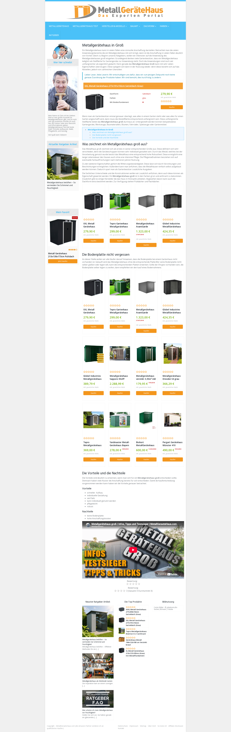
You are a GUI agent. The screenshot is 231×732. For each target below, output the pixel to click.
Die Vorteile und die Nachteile (105, 137)
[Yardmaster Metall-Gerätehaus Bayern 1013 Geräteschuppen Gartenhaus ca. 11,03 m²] (120, 420)
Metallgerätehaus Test (85, 26)
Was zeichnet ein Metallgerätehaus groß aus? (112, 132)
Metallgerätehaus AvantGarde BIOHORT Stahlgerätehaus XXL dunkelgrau (145, 225)
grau (144, 98)
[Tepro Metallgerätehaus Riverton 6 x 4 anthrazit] (93, 420)
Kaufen (172, 107)
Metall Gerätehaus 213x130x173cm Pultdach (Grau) (61, 255)
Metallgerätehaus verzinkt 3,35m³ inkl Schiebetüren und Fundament (146, 377)
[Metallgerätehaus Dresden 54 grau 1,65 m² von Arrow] (173, 353)
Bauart (134, 26)
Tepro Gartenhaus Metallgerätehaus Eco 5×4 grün (119, 225)
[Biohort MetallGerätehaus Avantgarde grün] (146, 420)
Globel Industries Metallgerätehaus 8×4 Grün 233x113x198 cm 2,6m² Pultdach (92, 377)
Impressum (133, 726)
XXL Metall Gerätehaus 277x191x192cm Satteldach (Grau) (114, 85)
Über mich (152, 726)
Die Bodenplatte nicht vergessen (106, 135)
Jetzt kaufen (62, 261)
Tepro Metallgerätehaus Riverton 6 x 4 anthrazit (92, 444)
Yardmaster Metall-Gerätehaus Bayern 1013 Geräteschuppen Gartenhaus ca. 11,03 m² (119, 444)
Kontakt (121, 728)
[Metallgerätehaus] (115, 11)
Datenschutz (123, 726)
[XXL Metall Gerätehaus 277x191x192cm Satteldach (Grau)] (94, 101)
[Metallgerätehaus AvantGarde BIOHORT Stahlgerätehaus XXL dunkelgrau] (146, 201)
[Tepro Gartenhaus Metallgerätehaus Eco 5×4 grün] (120, 201)
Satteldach (146, 94)
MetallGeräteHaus (59, 26)
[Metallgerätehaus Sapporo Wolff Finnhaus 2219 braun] (120, 353)
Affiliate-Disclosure (175, 726)
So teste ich (162, 726)
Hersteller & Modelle (113, 26)
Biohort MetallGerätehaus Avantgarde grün (145, 444)
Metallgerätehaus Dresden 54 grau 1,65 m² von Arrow (172, 377)
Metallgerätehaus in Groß (100, 129)
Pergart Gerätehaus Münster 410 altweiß (173, 444)
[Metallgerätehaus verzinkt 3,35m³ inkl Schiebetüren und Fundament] (146, 353)
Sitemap (143, 726)
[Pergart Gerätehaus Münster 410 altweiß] (173, 420)
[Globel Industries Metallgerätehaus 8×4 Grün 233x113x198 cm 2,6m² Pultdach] (93, 353)
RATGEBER (54, 35)
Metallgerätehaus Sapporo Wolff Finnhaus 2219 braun (119, 377)
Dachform (149, 26)
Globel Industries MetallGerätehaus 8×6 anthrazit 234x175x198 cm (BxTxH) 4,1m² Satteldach (172, 225)
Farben (164, 26)
